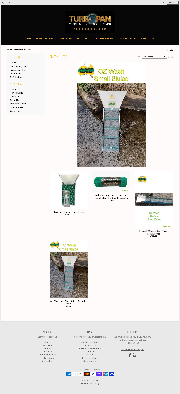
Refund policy (90, 361)
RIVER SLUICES (20, 50)
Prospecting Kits (18, 69)
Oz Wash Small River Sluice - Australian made (68, 302)
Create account (158, 3)
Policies (90, 354)
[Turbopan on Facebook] (167, 50)
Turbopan (94, 380)
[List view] (172, 57)
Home (29, 38)
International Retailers (90, 348)
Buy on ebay (90, 345)
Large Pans (15, 73)
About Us (82, 38)
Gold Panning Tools (19, 66)
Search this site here (90, 342)
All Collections (16, 77)
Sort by (137, 56)
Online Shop (65, 38)
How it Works (44, 38)
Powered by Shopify (90, 383)
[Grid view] (169, 57)
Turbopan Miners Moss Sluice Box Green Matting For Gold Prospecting (111, 196)
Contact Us (147, 38)
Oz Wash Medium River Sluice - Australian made (154, 232)
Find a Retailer (127, 38)
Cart (174, 3)
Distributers (90, 351)
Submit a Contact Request (132, 349)
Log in (145, 3)
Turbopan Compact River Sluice (69, 212)
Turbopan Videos (102, 38)
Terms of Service (90, 358)
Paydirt (13, 62)
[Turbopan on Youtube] (171, 50)
